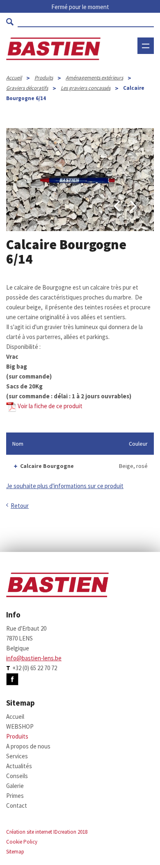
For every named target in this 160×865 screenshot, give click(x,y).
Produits (43, 77)
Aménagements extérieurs (94, 77)
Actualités (19, 766)
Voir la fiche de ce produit (49, 406)
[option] (80, 179)
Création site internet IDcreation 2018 (46, 831)
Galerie (15, 786)
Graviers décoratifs (27, 87)
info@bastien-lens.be (34, 658)
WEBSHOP (133, 70)
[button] (117, 206)
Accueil (14, 77)
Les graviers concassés (85, 87)
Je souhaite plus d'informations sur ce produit (64, 486)
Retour (20, 506)
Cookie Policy (21, 841)
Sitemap (15, 851)
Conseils (17, 776)
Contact (16, 805)
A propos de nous (28, 746)
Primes (15, 796)
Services (17, 756)
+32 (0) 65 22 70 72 (34, 668)
